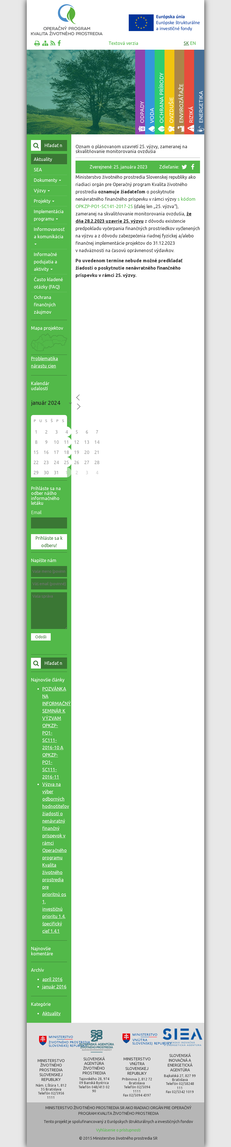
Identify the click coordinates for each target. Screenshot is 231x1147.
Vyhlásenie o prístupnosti (118, 1130)
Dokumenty (46, 180)
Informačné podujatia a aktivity (45, 262)
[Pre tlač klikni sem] (37, 43)
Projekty (43, 201)
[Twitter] (184, 166)
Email (36, 512)
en (193, 43)
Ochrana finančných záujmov (45, 304)
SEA (38, 169)
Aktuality (43, 159)
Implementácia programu (49, 215)
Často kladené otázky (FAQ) (48, 283)
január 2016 (54, 986)
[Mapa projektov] (49, 351)
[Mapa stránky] (45, 43)
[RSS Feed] (52, 43)
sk (186, 43)
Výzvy (40, 190)
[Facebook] (59, 43)
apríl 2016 (52, 979)
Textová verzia (123, 43)
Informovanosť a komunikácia (49, 233)
